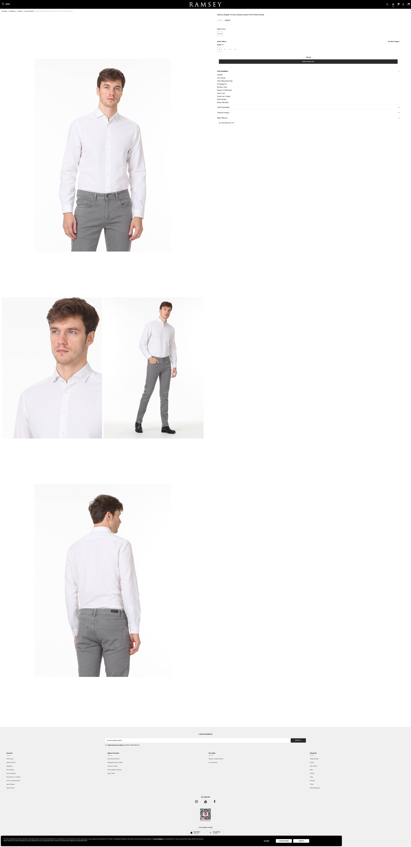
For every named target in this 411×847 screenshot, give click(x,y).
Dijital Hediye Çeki (315, 788)
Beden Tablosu (221, 41)
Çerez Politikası (10, 784)
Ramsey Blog (10, 770)
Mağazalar (9, 766)
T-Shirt (311, 784)
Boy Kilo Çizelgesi (393, 41)
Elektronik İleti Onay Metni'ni (116, 745)
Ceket (311, 777)
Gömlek (20, 11)
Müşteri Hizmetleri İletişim (216, 759)
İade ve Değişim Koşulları (114, 770)
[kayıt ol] (403, 4)
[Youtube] (205, 801)
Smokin (312, 762)
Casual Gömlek (28, 11)
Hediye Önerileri (314, 759)
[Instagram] (196, 801)
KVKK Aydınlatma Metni (13, 780)
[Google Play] (215, 833)
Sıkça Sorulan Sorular (113, 759)
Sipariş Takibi (111, 773)
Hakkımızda (9, 759)
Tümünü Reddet (284, 841)
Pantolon (312, 780)
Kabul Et (301, 841)
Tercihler (266, 841)
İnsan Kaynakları (11, 773)
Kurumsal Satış (213, 762)
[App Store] (196, 833)
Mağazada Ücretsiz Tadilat (115, 762)
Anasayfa (4, 11)
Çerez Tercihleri (10, 788)
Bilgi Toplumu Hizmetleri (13, 777)
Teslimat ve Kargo (112, 766)
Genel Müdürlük (10, 762)
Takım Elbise (313, 766)
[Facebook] (214, 801)
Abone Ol (298, 740)
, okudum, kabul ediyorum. (124, 745)
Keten (311, 770)
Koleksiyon (12, 11)
